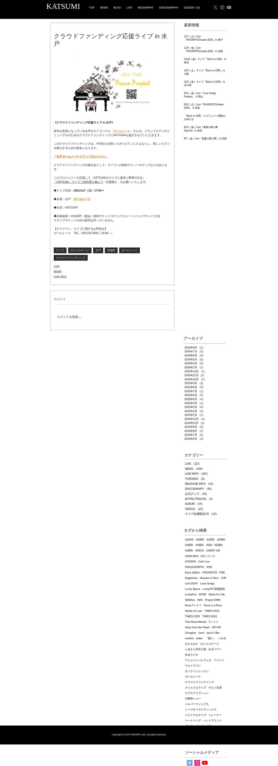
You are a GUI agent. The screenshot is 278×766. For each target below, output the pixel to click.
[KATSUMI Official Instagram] (197, 763)
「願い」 (210, 638)
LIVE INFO (60, 276)
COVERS (190, 561)
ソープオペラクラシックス (201, 709)
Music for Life (217, 594)
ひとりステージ (80, 250)
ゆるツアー (215, 649)
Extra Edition (192, 572)
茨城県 (111, 250)
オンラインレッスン (197, 671)
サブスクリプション (197, 693)
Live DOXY (191, 583)
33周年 (189, 545)
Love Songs (207, 583)
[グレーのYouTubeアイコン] (229, 7)
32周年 (221, 539)
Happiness (191, 577)
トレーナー (215, 714)
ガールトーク (129, 250)
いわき (222, 638)
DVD (209, 566)
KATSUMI (63, 6)
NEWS (57, 271)
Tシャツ (213, 621)
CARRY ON (213, 550)
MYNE (202, 594)
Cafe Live (204, 561)
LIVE (56, 266)
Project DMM (213, 599)
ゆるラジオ (191, 654)
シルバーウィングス (197, 704)
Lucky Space (192, 588)
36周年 (189, 550)
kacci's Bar (213, 632)
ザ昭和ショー (193, 698)
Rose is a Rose (213, 605)
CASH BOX (191, 555)
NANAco (190, 599)
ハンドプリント (212, 720)
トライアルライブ (195, 714)
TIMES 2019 (211, 610)
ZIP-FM (216, 627)
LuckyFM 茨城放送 (214, 588)
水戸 (98, 250)
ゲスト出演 (215, 687)
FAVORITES (209, 572)
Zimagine (190, 632)
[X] (215, 7)
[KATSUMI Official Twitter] (190, 763)
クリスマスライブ (195, 687)
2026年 (189, 539)
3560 (209, 545)
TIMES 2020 (192, 616)
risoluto (189, 638)
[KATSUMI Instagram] (222, 7)
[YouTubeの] (205, 763)
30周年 (200, 539)
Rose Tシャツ (193, 605)
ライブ (60, 250)
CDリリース (208, 555)
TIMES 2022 (209, 616)
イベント (219, 660)
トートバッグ (193, 720)
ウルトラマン (193, 665)
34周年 (200, 545)
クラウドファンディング (70, 257)
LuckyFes (190, 594)
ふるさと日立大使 (195, 649)
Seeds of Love (193, 610)
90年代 (200, 550)
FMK (222, 572)
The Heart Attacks (195, 621)
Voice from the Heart (197, 627)
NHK (200, 599)
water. (199, 638)
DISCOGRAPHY (194, 566)
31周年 (211, 539)
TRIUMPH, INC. (138, 734)
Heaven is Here (209, 577)
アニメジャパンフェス (198, 660)
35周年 (218, 545)
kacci (201, 632)
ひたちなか (191, 643)
